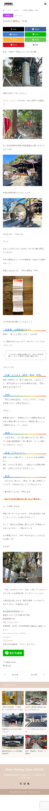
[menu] (45, 4)
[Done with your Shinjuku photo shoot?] (35, 674)
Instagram (24, 783)
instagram (7, 637)
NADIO (13, 662)
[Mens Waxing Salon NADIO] (8, 4)
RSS (28, 783)
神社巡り (8, 15)
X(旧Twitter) (8, 641)
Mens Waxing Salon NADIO (14, 633)
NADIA (22, 644)
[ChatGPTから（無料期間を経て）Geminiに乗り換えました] (13, 674)
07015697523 (12, 622)
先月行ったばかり (10, 100)
